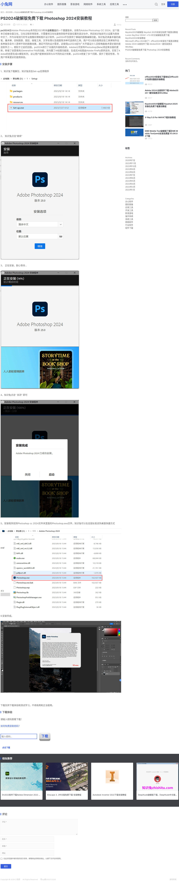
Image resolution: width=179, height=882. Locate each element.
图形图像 (61, 4)
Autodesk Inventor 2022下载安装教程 (109, 795)
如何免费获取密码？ (11, 726)
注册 (173, 4)
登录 (163, 4)
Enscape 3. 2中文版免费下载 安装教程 (64, 795)
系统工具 (101, 4)
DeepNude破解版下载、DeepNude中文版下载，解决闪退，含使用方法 (157, 795)
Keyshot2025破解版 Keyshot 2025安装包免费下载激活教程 (151, 32)
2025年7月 (130, 160)
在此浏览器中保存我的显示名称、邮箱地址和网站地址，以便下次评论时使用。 (32, 859)
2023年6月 (130, 178)
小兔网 (17, 879)
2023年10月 (130, 166)
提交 (6, 866)
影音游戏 (74, 4)
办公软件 (48, 4)
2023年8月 (130, 172)
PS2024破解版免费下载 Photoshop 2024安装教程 (147, 50)
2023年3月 (130, 187)
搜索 (127, 17)
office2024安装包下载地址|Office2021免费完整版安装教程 (161, 78)
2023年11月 (130, 163)
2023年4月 (130, 184)
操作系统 (129, 216)
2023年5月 (130, 181)
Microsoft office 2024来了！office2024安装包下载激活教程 (151, 41)
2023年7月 (130, 175)
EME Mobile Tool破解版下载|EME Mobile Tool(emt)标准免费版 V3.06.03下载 (161, 133)
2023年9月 (130, 169)
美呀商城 (173, 879)
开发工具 (129, 210)
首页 (2, 12)
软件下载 (129, 228)
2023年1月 (130, 189)
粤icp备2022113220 (48, 879)
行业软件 (129, 225)
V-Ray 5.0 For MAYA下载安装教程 (160, 117)
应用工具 (114, 4)
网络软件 (88, 4)
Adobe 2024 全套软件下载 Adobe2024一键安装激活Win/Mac (161, 91)
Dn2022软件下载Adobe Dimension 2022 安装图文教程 (21, 795)
